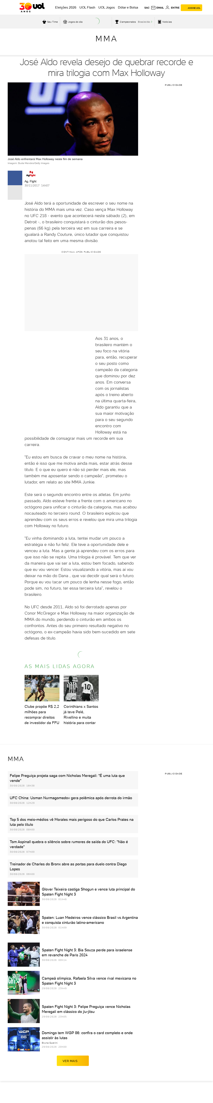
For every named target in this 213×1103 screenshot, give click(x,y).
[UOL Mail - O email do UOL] (157, 7)
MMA (106, 38)
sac (147, 7)
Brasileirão (144, 21)
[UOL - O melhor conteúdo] (32, 7)
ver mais (70, 1061)
